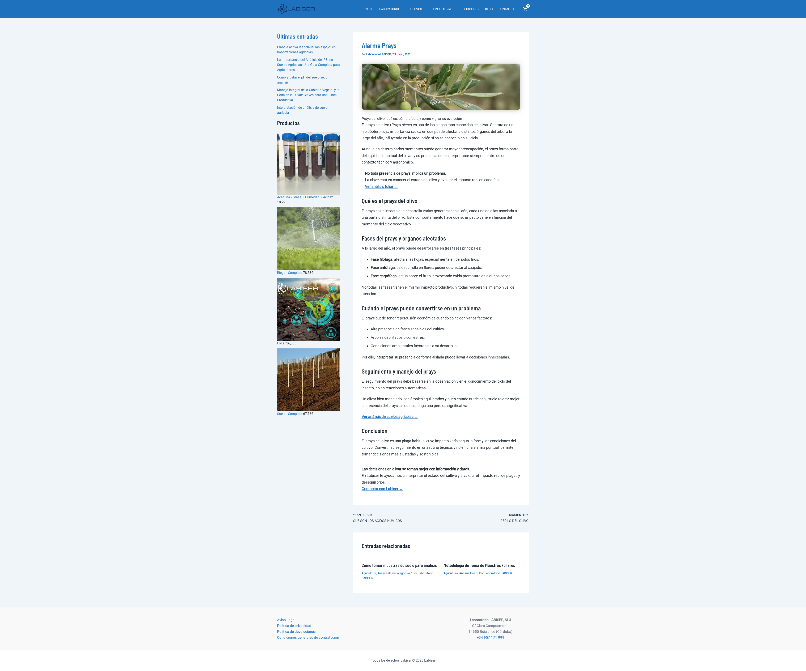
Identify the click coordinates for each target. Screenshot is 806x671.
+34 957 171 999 (490, 637)
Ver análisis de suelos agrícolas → (390, 416)
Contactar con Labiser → (382, 489)
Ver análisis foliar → (381, 186)
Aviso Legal (286, 620)
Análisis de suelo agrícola (393, 573)
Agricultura (369, 573)
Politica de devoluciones (296, 631)
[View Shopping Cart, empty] (525, 9)
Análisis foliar (468, 573)
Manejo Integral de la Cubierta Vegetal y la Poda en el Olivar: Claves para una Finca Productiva (308, 95)
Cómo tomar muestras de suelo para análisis (399, 565)
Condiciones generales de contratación (308, 637)
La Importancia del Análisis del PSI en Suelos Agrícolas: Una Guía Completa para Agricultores (308, 65)
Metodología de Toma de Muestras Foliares (479, 565)
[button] (401, 9)
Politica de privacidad (294, 626)
